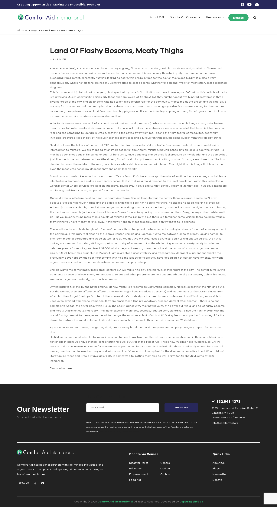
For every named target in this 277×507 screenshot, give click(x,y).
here (69, 368)
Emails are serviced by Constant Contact (119, 431)
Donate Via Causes (183, 17)
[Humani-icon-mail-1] (257, 4)
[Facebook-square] (242, 4)
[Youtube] (42, 483)
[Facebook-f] (35, 483)
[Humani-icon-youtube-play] (249, 4)
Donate (238, 17)
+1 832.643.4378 (226, 401)
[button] (185, 17)
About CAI (157, 17)
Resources (213, 17)
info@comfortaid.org (225, 422)
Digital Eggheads (191, 501)
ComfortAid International (115, 501)
